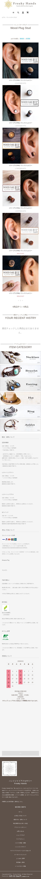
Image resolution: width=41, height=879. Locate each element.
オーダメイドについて (20, 854)
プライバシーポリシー (20, 827)
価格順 (22, 38)
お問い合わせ (20, 831)
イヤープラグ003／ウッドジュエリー (20, 165)
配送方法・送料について (20, 819)
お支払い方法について (20, 815)
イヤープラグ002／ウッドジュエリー (20, 123)
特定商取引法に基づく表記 (20, 823)
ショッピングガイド (20, 846)
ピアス (3, 17)
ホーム (20, 811)
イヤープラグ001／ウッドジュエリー (20, 80)
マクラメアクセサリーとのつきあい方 (20, 850)
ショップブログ (20, 835)
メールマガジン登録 (20, 866)
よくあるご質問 (20, 858)
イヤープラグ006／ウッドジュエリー (20, 293)
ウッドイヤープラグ (12, 17)
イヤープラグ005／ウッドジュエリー (20, 250)
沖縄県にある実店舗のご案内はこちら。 (13, 801)
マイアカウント (20, 839)
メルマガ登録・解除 (20, 842)
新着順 (28, 38)
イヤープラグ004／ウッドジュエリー (20, 208)
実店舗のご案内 (20, 862)
